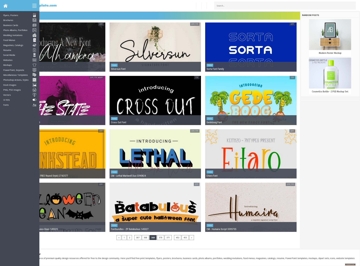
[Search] (353, 6)
